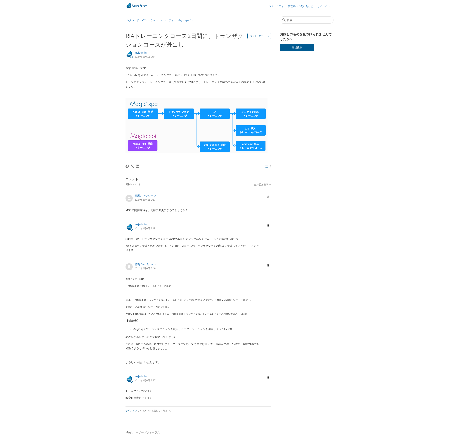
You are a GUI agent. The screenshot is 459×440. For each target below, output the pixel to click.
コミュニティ (276, 6)
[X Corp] (132, 166)
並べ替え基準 (261, 184)
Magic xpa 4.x (185, 20)
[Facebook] (127, 166)
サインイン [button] (323, 6)
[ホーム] (137, 8)
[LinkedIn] (137, 166)
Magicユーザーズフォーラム (140, 20)
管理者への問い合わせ (300, 6)
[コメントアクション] (268, 197)
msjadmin (140, 52)
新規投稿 (297, 47)
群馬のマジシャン (145, 195)
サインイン (131, 410)
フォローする (256, 36)
